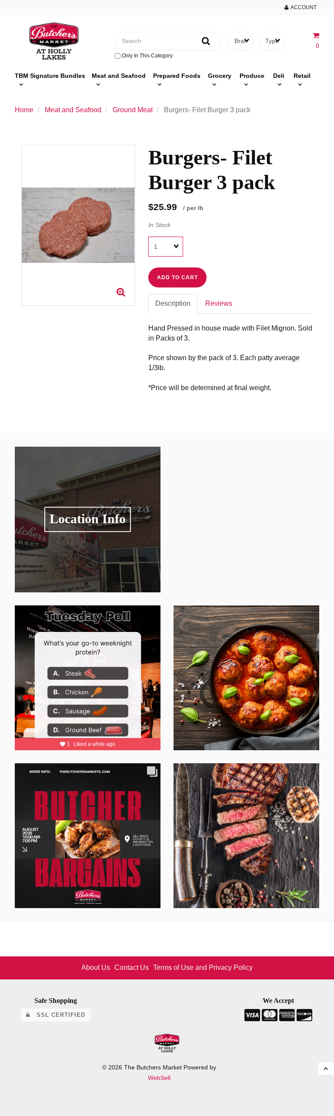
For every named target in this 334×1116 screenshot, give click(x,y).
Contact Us (131, 967)
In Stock (159, 224)
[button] (326, 1069)
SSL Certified (57, 1015)
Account (302, 7)
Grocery (219, 75)
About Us (95, 967)
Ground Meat (133, 110)
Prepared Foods (176, 75)
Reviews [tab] (218, 303)
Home (24, 110)
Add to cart (177, 277)
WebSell (159, 1078)
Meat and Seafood (119, 75)
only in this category (146, 56)
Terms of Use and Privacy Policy (203, 967)
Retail (302, 75)
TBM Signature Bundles (50, 75)
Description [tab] (172, 303)
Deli (278, 75)
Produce (252, 75)
